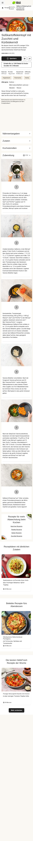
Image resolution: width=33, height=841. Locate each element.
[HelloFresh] (16, 2)
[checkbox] (2, 53)
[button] (16, 140)
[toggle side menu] (2, 2)
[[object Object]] (25, 58)
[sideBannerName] (16, 117)
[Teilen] (30, 58)
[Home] (2, 8)
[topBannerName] (16, 14)
